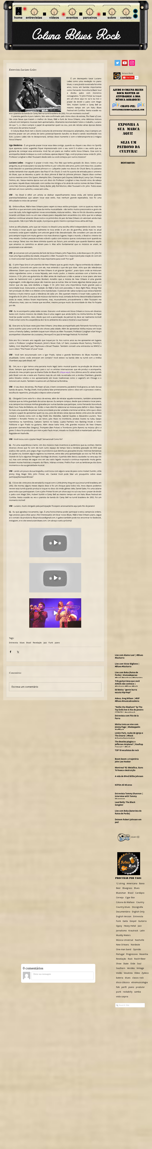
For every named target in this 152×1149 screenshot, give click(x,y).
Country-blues (123, 907)
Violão (119, 972)
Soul (139, 963)
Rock (130, 958)
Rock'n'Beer (140, 958)
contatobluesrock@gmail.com (128, 110)
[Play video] (55, 542)
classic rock (138, 977)
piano (57, 642)
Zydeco (145, 972)
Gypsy (119, 925)
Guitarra (142, 921)
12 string (120, 883)
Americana (132, 883)
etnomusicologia (139, 982)
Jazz (45, 642)
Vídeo (137, 972)
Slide (132, 963)
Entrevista (13, 642)
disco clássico (123, 982)
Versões (131, 968)
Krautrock (133, 930)
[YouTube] (125, 63)
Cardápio (139, 892)
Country (140, 902)
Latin (142, 930)
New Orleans (122, 944)
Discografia (137, 907)
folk (118, 987)
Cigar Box (130, 897)
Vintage (140, 968)
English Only (138, 911)
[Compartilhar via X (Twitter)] (17, 651)
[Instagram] (132, 63)
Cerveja (120, 897)
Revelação (37, 642)
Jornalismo (121, 930)
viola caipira (122, 996)
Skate (126, 963)
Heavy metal (130, 925)
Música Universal (124, 940)
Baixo (141, 883)
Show (118, 963)
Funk (51, 642)
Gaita (125, 921)
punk (118, 991)
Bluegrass (127, 888)
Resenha (143, 954)
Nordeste (135, 944)
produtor (140, 987)
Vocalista (128, 972)
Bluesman (121, 892)
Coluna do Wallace (125, 902)
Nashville (139, 940)
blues (22, 642)
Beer (118, 888)
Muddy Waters (123, 935)
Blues (137, 888)
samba (137, 991)
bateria (119, 977)
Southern (120, 968)
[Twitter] (117, 63)
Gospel (133, 921)
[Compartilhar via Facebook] (10, 651)
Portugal (120, 954)
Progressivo (132, 954)
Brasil (28, 642)
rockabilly (127, 991)
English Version (123, 916)
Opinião (137, 949)
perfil (124, 987)
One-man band (123, 949)
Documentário (123, 911)
